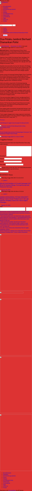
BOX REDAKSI (7, 6)
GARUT (5, 35)
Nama (2, 158)
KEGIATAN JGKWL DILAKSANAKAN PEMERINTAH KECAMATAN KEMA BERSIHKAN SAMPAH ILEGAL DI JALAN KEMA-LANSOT (15, 213)
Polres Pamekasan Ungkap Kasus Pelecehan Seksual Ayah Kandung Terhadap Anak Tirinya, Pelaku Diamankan (15, 231)
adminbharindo (5, 46)
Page (4, 18)
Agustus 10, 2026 (5, 205)
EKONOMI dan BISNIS (9, 9)
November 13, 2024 (16, 46)
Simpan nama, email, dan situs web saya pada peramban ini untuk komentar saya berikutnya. (15, 168)
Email (2, 161)
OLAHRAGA (6, 16)
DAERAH (5, 8)
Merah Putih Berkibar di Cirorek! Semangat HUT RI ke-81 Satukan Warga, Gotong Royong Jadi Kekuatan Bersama (15, 185)
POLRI (5, 21)
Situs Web (2, 164)
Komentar (3, 156)
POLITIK (5, 19)
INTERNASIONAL (8, 13)
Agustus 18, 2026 (5, 190)
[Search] (0, 23)
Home (4, 11)
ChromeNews (12, 490)
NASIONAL (6, 15)
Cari (1, 206)
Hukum (5, 12)
